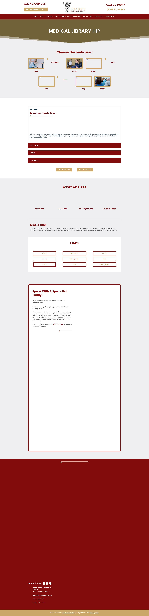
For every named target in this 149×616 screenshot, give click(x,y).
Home (35, 17)
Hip (104, 259)
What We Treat (60, 17)
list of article (85, 169)
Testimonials (99, 17)
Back (104, 253)
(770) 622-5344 (57, 324)
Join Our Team (87, 17)
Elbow (44, 259)
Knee (44, 265)
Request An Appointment (35, 9)
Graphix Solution (69, 613)
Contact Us (110, 17)
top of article (64, 169)
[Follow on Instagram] (50, 583)
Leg (74, 265)
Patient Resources (73, 17)
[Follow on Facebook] (44, 583)
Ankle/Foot (104, 265)
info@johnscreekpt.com (42, 595)
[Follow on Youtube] (47, 583)
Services (49, 17)
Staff (41, 17)
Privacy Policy (94, 613)
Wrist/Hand (74, 259)
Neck (44, 253)
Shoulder (74, 253)
